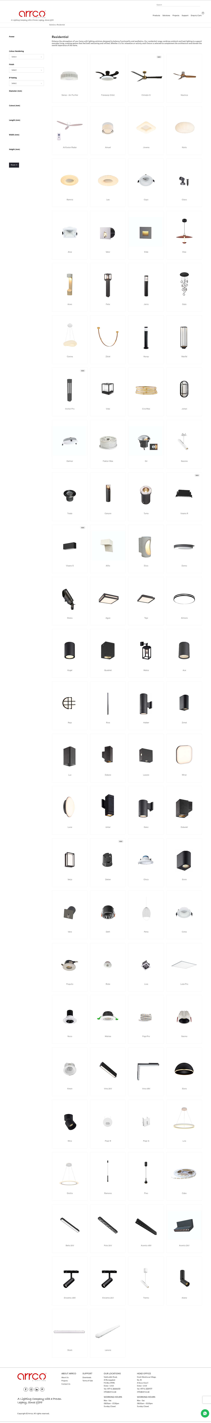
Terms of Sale (88, 1381)
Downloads (87, 1377)
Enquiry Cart (196, 15)
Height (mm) (14, 149)
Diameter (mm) (15, 91)
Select (14, 57)
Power (11, 36)
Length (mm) (14, 120)
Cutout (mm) (14, 105)
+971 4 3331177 (146, 1389)
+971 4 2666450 (113, 1389)
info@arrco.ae (110, 1392)
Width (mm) (14, 135)
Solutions (166, 15)
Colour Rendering (16, 51)
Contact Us (65, 1384)
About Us (65, 1377)
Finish (11, 64)
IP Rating (13, 77)
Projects (176, 15)
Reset (14, 165)
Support (185, 15)
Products (156, 15)
